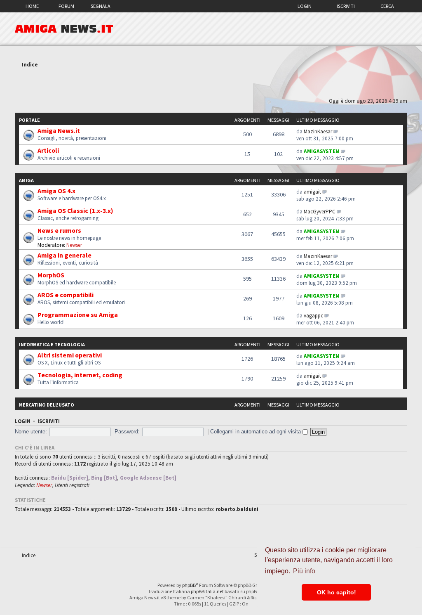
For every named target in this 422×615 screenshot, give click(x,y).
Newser (74, 244)
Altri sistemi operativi (70, 355)
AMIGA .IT (64, 29)
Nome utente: (31, 431)
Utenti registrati (72, 485)
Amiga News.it (59, 130)
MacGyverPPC (319, 211)
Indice (30, 64)
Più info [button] (304, 571)
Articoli (48, 150)
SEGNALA (100, 6)
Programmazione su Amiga (78, 314)
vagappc (313, 315)
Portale (29, 120)
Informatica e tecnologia (52, 344)
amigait (312, 191)
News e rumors (59, 230)
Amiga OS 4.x (56, 191)
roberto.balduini (237, 509)
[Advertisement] (211, 83)
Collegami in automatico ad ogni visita (256, 431)
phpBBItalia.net (207, 591)
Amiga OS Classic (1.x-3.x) (75, 210)
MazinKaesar (318, 131)
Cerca (387, 6)
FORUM (66, 6)
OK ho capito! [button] (336, 592)
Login (305, 6)
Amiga (26, 180)
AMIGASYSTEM (322, 151)
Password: (127, 431)
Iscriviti (346, 6)
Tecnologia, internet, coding (80, 375)
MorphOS (51, 275)
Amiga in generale (64, 255)
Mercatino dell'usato (46, 405)
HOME (32, 6)
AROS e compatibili (66, 295)
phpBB (189, 585)
